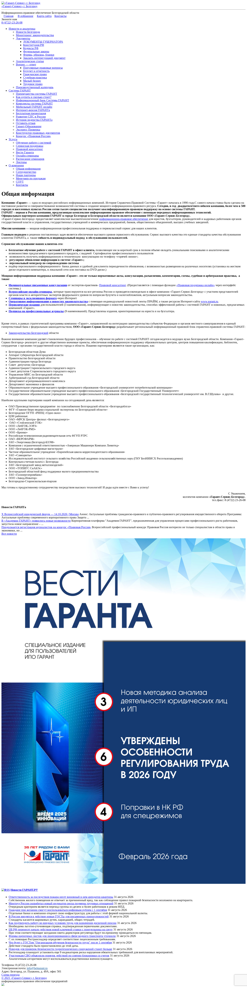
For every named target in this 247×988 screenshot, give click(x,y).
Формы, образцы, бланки (38, 54)
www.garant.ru (209, 301)
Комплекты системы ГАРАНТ (34, 103)
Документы (23, 38)
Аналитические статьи (30, 61)
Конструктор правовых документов (38, 132)
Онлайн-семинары (27, 155)
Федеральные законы (36, 51)
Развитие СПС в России (31, 116)
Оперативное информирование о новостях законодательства (48, 301)
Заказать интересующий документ (44, 58)
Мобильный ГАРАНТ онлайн (34, 106)
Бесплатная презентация (31, 113)
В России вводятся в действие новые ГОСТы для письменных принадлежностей (59, 916)
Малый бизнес (32, 80)
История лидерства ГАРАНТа (34, 119)
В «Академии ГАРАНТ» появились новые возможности (36, 520)
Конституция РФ (33, 44)
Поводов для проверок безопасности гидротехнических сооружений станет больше (60, 949)
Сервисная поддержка (29, 145)
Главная (8, 16)
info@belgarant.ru (37, 968)
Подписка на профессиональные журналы (36, 311)
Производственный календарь (34, 87)
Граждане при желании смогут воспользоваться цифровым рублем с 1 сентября (58, 909)
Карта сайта (44, 16)
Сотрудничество (26, 171)
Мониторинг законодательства (35, 35)
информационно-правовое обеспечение (123, 219)
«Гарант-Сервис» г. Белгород (19, 6)
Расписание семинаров (30, 158)
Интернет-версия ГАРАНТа (33, 110)
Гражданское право (35, 74)
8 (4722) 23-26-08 (11, 22)
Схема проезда (10, 974)
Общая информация (28, 168)
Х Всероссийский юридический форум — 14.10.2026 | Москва (40, 514)
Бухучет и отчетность (36, 71)
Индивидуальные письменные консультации (38, 285)
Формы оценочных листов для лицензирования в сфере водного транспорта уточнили (62, 936)
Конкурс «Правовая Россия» (33, 136)
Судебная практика (35, 77)
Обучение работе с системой (33, 142)
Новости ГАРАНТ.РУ (24, 889)
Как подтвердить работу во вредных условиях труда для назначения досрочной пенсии (62, 923)
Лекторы (21, 162)
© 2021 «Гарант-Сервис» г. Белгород (24, 977)
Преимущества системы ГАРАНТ (36, 93)
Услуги (13, 139)
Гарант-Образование (28, 126)
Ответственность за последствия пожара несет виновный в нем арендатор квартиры (61, 896)
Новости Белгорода (28, 31)
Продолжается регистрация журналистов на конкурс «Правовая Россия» (46, 527)
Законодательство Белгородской (28, 332)
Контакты (60, 16)
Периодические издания (24, 304)
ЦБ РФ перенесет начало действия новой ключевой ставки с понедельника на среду (61, 929)
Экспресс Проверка (28, 129)
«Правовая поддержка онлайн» (195, 285)
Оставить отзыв (25, 123)
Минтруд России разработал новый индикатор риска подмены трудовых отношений (61, 903)
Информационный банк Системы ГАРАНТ (42, 100)
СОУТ (20, 181)
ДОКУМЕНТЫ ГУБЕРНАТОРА (43, 41)
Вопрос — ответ (26, 64)
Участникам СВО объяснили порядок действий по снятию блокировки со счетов (59, 955)
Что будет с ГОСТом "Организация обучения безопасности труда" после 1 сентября (60, 942)
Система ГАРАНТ (20, 90)
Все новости (9, 533)
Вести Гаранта (25, 152)
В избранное (25, 16)
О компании (16, 165)
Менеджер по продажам (31, 178)
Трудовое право (32, 84)
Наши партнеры (26, 175)
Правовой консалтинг (29, 149)
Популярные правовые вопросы (43, 67)
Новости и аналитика (22, 28)
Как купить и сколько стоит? (33, 97)
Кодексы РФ (31, 48)
